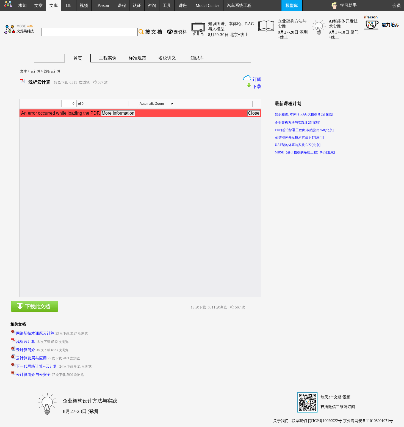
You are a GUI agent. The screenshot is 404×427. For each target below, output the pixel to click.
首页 (77, 58)
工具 (167, 5)
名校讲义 (167, 58)
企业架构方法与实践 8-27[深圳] (297, 123)
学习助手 (347, 5)
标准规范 (137, 58)
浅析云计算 (25, 342)
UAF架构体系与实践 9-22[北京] (297, 145)
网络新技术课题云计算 (35, 333)
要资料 (180, 31)
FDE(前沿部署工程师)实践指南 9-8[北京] (304, 130)
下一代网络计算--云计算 (37, 366)
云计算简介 (25, 350)
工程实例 (108, 58)
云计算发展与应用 (31, 358)
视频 (84, 5)
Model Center (207, 5)
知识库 (197, 58)
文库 (22, 71)
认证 (137, 5)
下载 (257, 86)
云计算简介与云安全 (33, 375)
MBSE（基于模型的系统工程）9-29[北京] (305, 152)
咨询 (152, 5)
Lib (68, 5)
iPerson (102, 5)
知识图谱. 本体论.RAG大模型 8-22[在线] (304, 114)
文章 (38, 5)
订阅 (257, 79)
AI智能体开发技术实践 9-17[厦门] (299, 137)
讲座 (183, 5)
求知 (22, 5)
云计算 (35, 71)
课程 (122, 5)
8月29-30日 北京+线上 (228, 34)
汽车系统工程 (239, 5)
